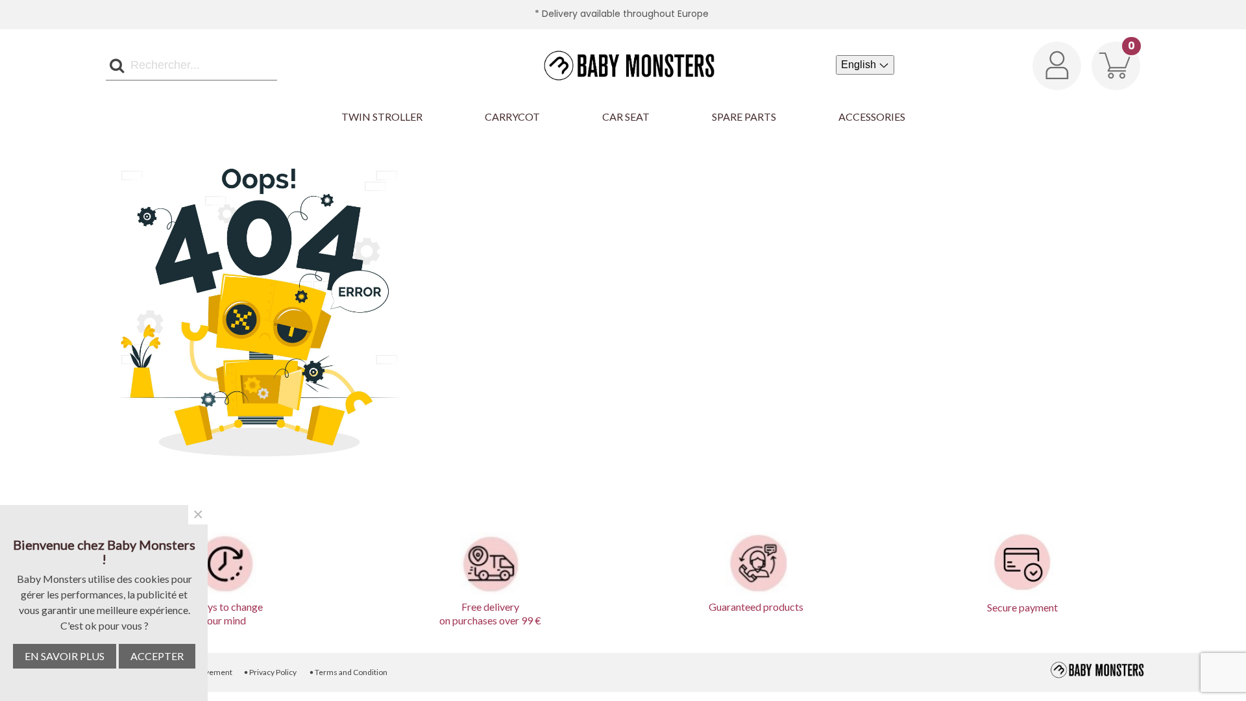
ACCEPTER (157, 656)
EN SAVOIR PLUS (64, 656)
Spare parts (744, 116)
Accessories (871, 116)
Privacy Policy (270, 672)
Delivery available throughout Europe (625, 13)
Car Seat (626, 116)
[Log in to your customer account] (1056, 66)
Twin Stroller (381, 116)
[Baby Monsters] (623, 65)
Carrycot (512, 116)
